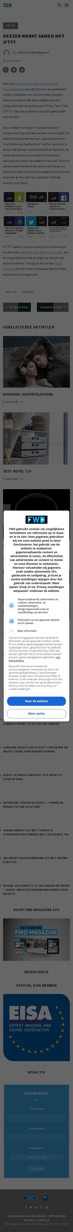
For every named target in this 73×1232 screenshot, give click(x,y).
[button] (36, 631)
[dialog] (36, 616)
